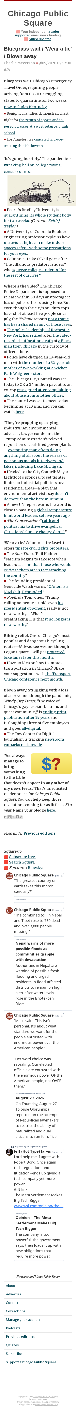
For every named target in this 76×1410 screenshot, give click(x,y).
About (10, 1286)
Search (21, 862)
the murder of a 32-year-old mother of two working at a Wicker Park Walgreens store (38, 368)
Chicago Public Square (43, 1397)
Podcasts (13, 1328)
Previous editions (39, 833)
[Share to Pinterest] (21, 817)
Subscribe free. (22, 856)
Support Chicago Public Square (31, 1362)
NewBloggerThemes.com (46, 1405)
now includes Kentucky (25, 107)
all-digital (31, 728)
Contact (12, 1303)
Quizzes (12, 1345)
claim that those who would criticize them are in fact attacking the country (38, 570)
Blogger (43, 1399)
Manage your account (23, 1320)
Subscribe (14, 1354)
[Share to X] (13, 817)
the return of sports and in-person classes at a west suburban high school (36, 126)
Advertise (13, 1294)
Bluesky (35, 867)
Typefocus (37, 1402)
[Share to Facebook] (17, 817)
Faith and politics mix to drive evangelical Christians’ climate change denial (34, 526)
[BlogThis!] (9, 817)
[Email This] (6, 817)
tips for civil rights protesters (41, 548)
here (20, 411)
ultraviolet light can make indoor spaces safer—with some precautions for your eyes (37, 248)
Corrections (16, 1311)
